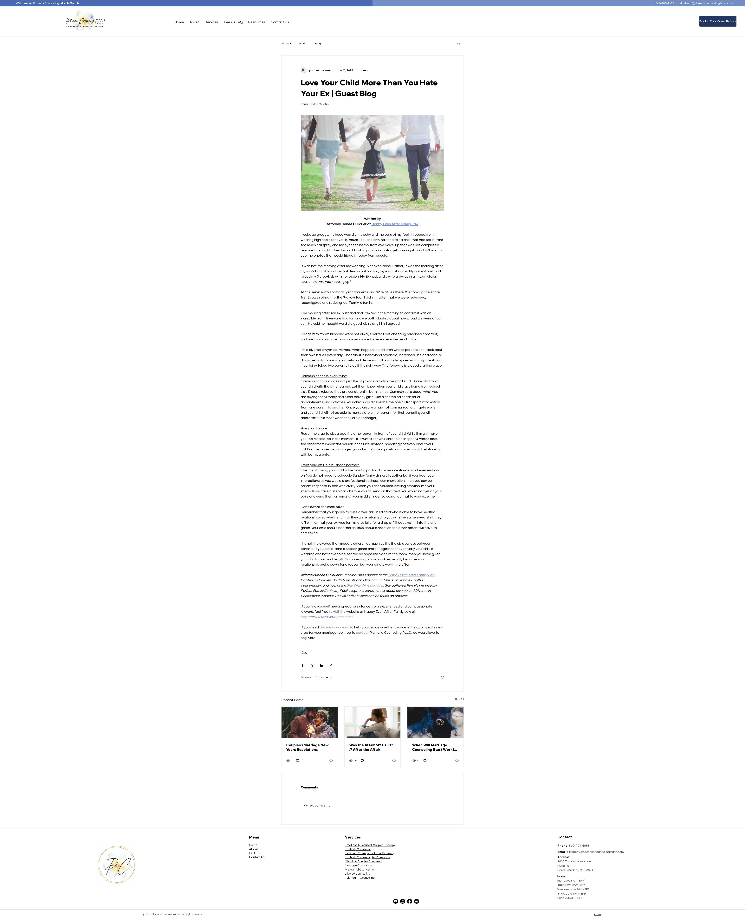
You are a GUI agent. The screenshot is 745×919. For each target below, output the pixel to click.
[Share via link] (331, 665)
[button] (194, 22)
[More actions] (442, 70)
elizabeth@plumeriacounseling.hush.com (706, 3)
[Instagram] (402, 901)
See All (459, 699)
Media (303, 43)
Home (597, 914)
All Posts (286, 43)
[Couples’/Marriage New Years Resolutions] (310, 722)
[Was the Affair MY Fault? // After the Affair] (373, 722)
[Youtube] (395, 901)
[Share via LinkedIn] (321, 665)
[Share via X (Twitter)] (312, 665)
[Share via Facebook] (302, 665)
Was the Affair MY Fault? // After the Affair (371, 747)
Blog (318, 43)
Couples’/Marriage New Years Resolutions (307, 747)
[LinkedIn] (416, 901)
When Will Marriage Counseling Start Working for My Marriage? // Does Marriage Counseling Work (435, 747)
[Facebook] (409, 901)
